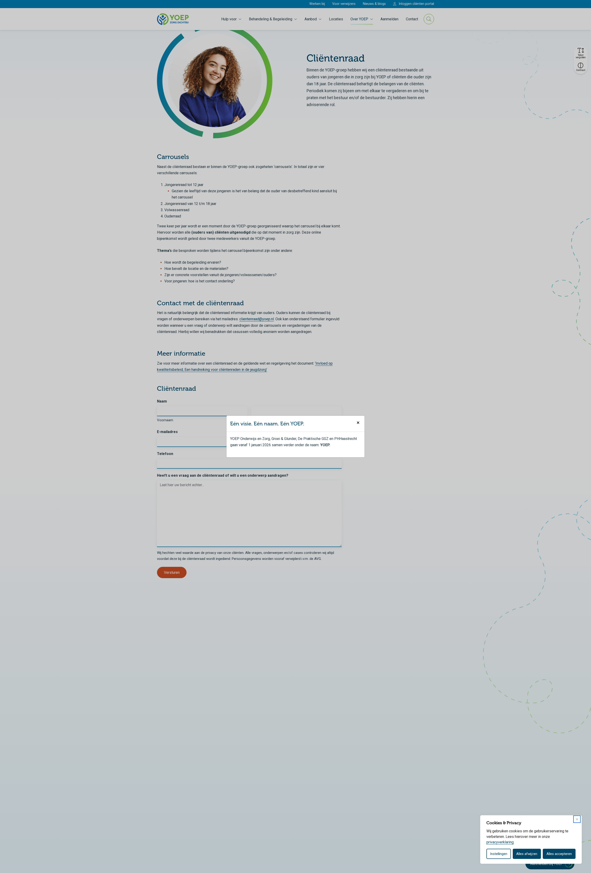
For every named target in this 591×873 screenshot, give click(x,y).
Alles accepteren (559, 854)
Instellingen (498, 854)
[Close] (577, 819)
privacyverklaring (500, 842)
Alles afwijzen (526, 854)
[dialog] (531, 839)
